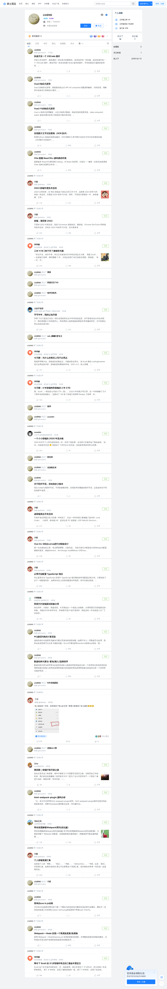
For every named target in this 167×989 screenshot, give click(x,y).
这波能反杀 (51, 467)
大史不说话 (38, 308)
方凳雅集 (38, 598)
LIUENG (37, 50)
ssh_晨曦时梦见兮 (54, 336)
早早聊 (37, 244)
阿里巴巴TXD (52, 282)
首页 (20, 4)
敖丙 (49, 406)
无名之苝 (38, 821)
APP (39, 4)
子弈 (36, 182)
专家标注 (65, 4)
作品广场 (55, 4)
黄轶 (49, 272)
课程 (33, 4)
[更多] (161, 983)
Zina (36, 763)
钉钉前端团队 (52, 683)
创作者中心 (144, 4)
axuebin (50, 417)
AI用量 (46, 4)
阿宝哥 (50, 457)
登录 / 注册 (141, 982)
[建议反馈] (161, 977)
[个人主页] (106, 15)
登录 (160, 4)
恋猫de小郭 (52, 748)
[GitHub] (102, 15)
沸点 (27, 4)
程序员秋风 (51, 293)
